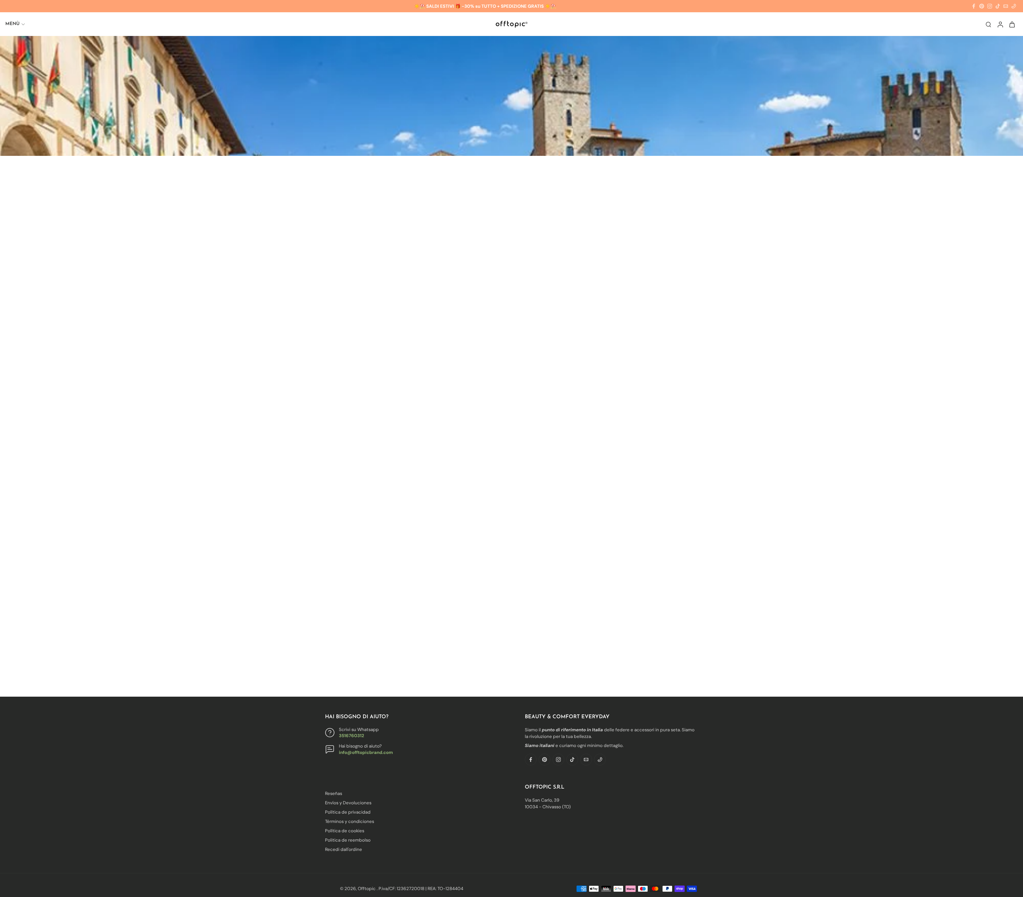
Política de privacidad (348, 812)
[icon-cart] (1012, 24)
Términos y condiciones (349, 821)
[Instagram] (990, 6)
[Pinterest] (982, 6)
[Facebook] (974, 6)
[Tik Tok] (998, 6)
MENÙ (12, 24)
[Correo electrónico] (1006, 6)
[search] (988, 24)
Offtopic (367, 888)
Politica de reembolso (348, 840)
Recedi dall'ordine (343, 849)
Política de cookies (344, 831)
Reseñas (333, 793)
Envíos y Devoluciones (348, 803)
